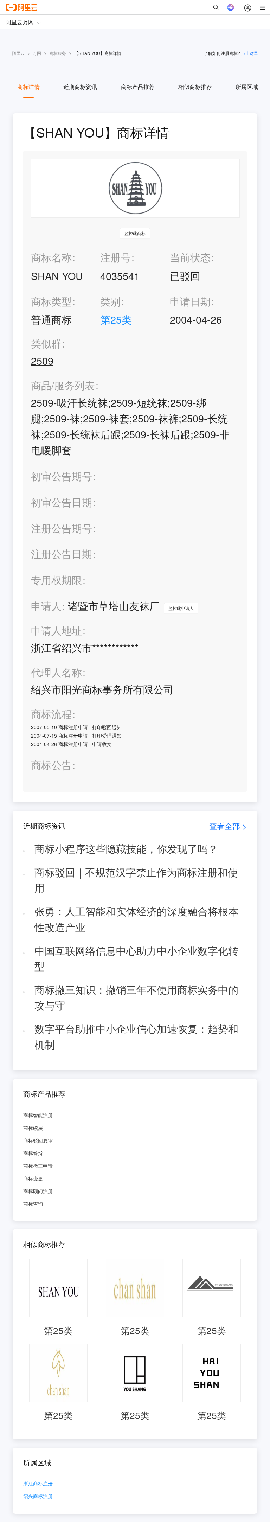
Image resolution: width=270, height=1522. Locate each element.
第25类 (116, 319)
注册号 (115, 257)
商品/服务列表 (63, 385)
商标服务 (57, 53)
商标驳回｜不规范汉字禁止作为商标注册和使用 (136, 880)
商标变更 (33, 1178)
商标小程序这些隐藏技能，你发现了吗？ (126, 848)
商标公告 (51, 765)
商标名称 (51, 257)
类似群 (46, 343)
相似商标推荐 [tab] (195, 87)
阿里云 (18, 53)
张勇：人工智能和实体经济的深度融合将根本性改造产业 (136, 919)
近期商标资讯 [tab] (80, 87)
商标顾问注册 (38, 1191)
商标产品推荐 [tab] (138, 87)
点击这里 (249, 53)
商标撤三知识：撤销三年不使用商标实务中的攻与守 (136, 997)
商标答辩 (33, 1153)
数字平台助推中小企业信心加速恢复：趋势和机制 (136, 1036)
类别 (110, 301)
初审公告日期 (61, 502)
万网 (37, 53)
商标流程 (51, 714)
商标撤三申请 (38, 1165)
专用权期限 (56, 579)
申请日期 (190, 301)
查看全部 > (228, 826)
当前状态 (190, 257)
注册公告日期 (61, 553)
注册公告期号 (61, 528)
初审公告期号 (61, 476)
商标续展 (33, 1127)
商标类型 (51, 301)
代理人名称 (56, 672)
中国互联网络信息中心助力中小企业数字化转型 (136, 958)
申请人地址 (56, 630)
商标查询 (33, 1203)
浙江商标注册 (38, 1483)
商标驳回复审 (38, 1140)
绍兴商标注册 (38, 1496)
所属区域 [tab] (247, 87)
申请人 (46, 605)
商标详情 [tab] (28, 87)
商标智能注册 (38, 1115)
